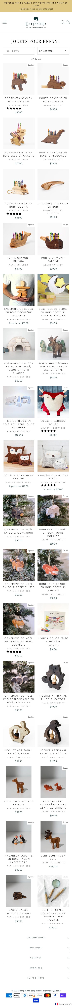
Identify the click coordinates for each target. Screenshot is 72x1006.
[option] (36, 6)
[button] (14, 108)
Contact (36, 958)
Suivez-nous (36, 978)
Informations (36, 938)
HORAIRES (36, 968)
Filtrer (15, 51)
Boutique (36, 948)
